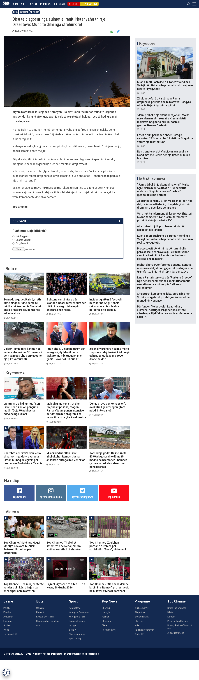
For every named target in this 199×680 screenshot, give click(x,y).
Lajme (15, 4)
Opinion (40, 608)
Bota (15, 12)
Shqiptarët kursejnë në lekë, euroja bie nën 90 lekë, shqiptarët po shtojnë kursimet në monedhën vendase (163, 297)
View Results (30, 249)
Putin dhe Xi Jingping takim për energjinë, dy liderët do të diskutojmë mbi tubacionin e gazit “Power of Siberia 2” (65, 356)
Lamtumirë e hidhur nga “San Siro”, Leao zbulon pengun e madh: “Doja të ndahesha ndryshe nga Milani (22, 411)
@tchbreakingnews (82, 497)
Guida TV (139, 634)
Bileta (170, 612)
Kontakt (171, 616)
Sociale (7, 625)
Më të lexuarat (152, 179)
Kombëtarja (75, 608)
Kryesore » (15, 372)
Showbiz (106, 608)
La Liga (72, 625)
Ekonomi (7, 621)
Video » (12, 511)
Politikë (7, 608)
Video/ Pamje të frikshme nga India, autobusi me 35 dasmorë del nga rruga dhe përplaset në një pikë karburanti (23, 356)
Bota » (11, 268)
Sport (33, 4)
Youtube (74, 4)
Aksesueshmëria (175, 633)
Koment (40, 612)
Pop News (45, 4)
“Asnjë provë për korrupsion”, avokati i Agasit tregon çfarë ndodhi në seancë (107, 409)
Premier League (77, 621)
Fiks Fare (139, 621)
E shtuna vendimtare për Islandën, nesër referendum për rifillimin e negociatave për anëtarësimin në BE (66, 307)
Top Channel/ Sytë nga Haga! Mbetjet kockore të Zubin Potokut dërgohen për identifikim (22, 547)
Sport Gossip (75, 638)
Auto (38, 625)
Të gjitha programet (144, 630)
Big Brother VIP (142, 608)
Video (24, 4)
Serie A (72, 630)
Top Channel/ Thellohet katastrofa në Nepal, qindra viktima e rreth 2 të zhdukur (63, 546)
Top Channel (19, 497)
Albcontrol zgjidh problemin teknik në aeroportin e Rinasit (160, 228)
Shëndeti (106, 621)
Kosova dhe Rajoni (45, 616)
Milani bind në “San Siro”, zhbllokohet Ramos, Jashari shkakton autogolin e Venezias (65, 458)
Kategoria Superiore (79, 612)
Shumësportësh (77, 634)
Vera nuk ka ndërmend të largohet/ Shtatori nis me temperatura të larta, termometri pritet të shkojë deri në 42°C (164, 217)
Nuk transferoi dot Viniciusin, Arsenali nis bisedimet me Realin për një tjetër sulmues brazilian (163, 157)
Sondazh (19, 221)
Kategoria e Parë (77, 616)
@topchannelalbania (51, 497)
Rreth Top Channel (176, 608)
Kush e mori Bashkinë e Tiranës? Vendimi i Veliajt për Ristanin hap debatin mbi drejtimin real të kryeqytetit (165, 87)
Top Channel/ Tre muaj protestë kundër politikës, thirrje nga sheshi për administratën (24, 587)
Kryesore (24, 12)
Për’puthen (140, 612)
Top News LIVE (89, 4)
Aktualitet (8, 616)
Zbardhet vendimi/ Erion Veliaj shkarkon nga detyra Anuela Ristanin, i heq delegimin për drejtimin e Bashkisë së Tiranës (23, 460)
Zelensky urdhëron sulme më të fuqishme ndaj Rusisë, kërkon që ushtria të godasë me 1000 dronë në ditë (109, 356)
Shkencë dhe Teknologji (47, 621)
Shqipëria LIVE (142, 616)
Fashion (105, 616)
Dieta (104, 625)
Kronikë (7, 612)
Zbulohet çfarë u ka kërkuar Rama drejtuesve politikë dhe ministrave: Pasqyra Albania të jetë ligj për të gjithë (164, 104)
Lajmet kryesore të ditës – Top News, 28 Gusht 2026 (65, 585)
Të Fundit (34, 12)
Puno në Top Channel (177, 621)
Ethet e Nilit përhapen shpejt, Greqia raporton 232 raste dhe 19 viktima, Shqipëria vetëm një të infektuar (165, 140)
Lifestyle (106, 612)
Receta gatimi (109, 630)
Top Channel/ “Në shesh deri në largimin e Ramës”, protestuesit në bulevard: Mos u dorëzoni (109, 587)
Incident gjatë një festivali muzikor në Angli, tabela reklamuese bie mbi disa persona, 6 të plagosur (105, 307)
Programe (60, 4)
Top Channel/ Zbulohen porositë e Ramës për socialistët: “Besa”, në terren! (107, 546)
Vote (18, 249)
